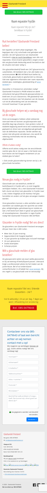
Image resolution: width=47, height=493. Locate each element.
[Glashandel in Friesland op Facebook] (34, 485)
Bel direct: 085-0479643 (23, 12)
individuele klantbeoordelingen (16, 474)
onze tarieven (34, 269)
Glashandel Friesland (17, 4)
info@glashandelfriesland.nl (14, 440)
